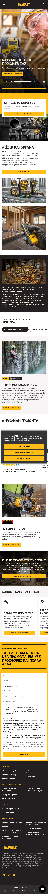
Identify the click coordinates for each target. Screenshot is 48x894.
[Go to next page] (38, 81)
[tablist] (24, 329)
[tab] (15, 329)
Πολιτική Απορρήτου (9, 744)
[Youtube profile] (14, 875)
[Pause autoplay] (43, 81)
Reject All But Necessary (24, 452)
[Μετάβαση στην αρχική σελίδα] (24, 4)
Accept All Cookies (24, 458)
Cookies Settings (24, 446)
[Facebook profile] (4, 875)
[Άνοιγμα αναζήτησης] (43, 4)
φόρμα (7, 748)
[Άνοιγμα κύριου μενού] (4, 4)
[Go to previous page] (3, 81)
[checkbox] (4, 710)
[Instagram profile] (9, 875)
